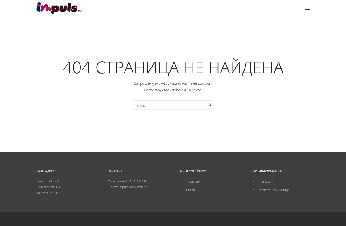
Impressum (265, 181)
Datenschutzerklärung (273, 190)
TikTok (190, 190)
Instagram (193, 181)
